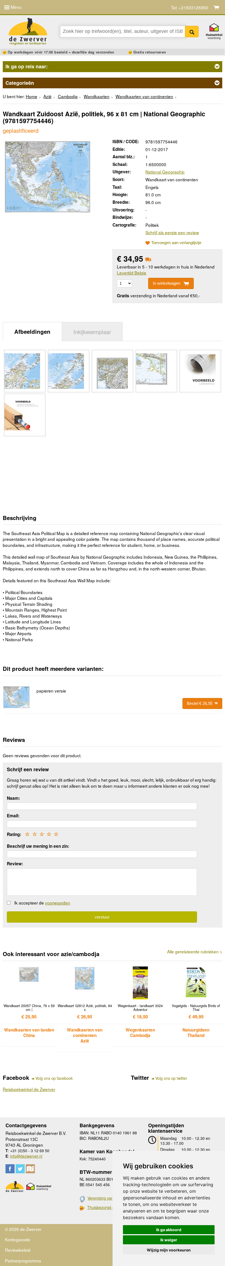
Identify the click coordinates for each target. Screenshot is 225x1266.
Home (31, 96)
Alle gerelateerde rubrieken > (194, 951)
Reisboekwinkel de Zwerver (29, 1089)
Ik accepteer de (42, 903)
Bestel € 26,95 (199, 703)
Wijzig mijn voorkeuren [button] (169, 1250)
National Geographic (165, 172)
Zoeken (192, 31)
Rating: (14, 834)
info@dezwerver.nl (26, 1156)
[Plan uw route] (30, 1168)
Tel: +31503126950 (189, 7)
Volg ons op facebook (54, 1078)
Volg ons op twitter (171, 1078)
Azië (47, 96)
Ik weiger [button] (168, 1239)
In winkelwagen (166, 283)
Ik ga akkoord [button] (168, 1229)
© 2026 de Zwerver (23, 1229)
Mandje (217, 7)
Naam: (13, 798)
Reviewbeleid (17, 1250)
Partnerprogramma (23, 1260)
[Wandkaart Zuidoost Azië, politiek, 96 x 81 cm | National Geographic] (47, 176)
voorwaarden (57, 903)
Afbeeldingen (32, 331)
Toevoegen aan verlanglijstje (176, 243)
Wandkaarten (96, 96)
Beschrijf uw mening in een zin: (38, 846)
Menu (16, 7)
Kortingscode (17, 1239)
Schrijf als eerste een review (172, 232)
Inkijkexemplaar (92, 331)
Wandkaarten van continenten (144, 96)
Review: (15, 864)
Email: (13, 816)
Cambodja (68, 96)
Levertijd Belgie (131, 273)
